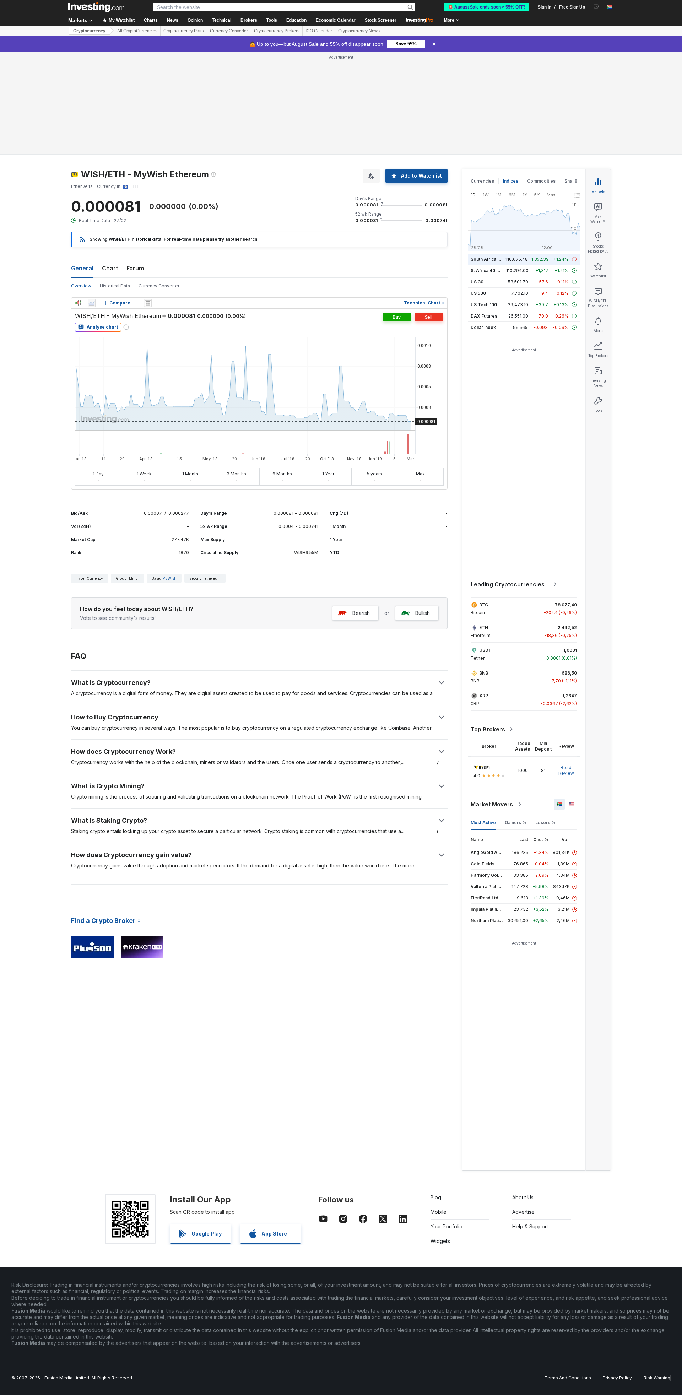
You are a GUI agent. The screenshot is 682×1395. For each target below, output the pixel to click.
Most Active (483, 822)
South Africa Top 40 (492, 259)
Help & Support (530, 1226)
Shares (571, 181)
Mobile (438, 1212)
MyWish (169, 578)
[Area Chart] (92, 303)
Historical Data (115, 285)
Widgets (440, 1241)
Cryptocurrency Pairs (183, 30)
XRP (483, 695)
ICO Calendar (318, 30)
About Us (523, 1197)
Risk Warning (657, 1377)
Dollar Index (483, 327)
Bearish (361, 613)
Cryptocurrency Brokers (276, 30)
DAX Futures (484, 316)
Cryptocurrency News (359, 30)
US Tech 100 (484, 304)
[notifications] (596, 6)
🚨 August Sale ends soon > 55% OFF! (486, 7)
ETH (483, 627)
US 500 (478, 293)
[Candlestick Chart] (78, 303)
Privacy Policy (617, 1377)
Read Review (566, 770)
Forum (135, 268)
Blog (436, 1197)
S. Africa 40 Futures (491, 270)
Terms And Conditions (568, 1377)
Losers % (545, 822)
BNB (483, 673)
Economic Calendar (336, 20)
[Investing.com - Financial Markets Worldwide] (96, 7)
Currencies (482, 181)
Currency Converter (229, 30)
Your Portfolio (446, 1226)
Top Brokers (488, 729)
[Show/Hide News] (148, 303)
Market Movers (492, 804)
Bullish (422, 613)
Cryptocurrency (89, 30)
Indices (510, 181)
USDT (485, 650)
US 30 (477, 282)
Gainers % (515, 822)
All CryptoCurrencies (137, 30)
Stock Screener (380, 20)
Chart (110, 268)
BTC (483, 604)
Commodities (541, 181)
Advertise (523, 1212)
